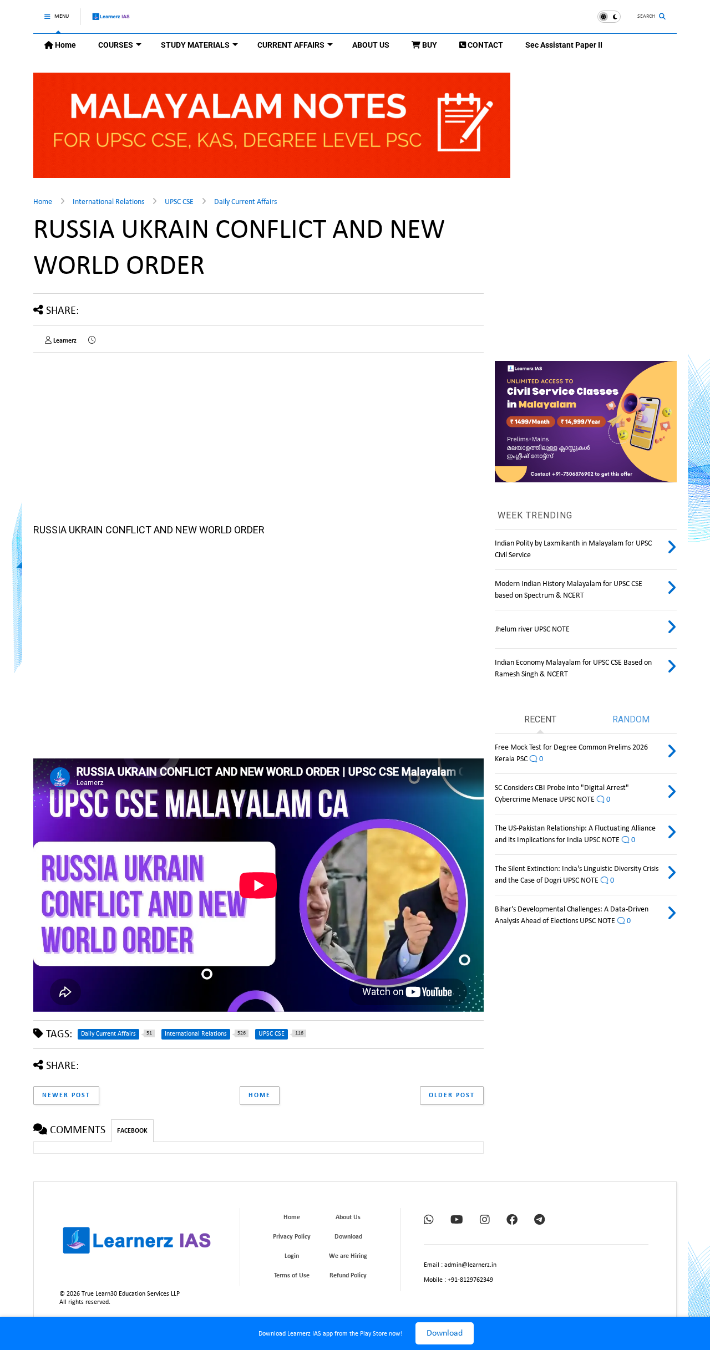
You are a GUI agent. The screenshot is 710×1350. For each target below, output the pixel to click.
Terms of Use (292, 1275)
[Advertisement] (258, 644)
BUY (428, 44)
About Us (348, 1217)
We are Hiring (348, 1256)
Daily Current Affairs (245, 202)
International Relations (108, 202)
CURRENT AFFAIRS (290, 44)
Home (64, 44)
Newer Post (66, 1095)
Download (445, 1333)
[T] (539, 1220)
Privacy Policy (292, 1237)
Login (292, 1256)
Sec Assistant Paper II (563, 44)
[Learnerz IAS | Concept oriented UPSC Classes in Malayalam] (111, 21)
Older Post (452, 1095)
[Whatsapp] (429, 1220)
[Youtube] (456, 1220)
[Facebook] (512, 1220)
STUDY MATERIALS (195, 44)
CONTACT (484, 44)
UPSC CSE (179, 202)
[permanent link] (91, 341)
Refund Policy (348, 1275)
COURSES (115, 44)
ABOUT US (370, 44)
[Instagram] (485, 1220)
